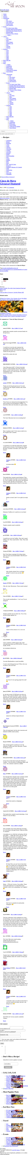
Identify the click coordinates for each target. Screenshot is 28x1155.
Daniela (5, 583)
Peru (7, 45)
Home (4, 14)
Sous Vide (8, 173)
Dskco (4, 773)
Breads (8, 142)
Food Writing (9, 69)
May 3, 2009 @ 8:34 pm (16, 639)
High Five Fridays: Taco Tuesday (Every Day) (13, 299)
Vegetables (9, 174)
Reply (4, 335)
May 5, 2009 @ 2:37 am (18, 1013)
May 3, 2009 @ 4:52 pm (17, 522)
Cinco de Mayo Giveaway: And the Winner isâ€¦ (12, 292)
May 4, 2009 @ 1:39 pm (16, 825)
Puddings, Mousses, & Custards (14, 167)
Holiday (8, 160)
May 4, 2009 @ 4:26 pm (17, 881)
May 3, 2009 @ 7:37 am (17, 328)
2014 (7, 50)
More (4, 73)
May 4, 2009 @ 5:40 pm (16, 914)
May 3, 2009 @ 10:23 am (18, 383)
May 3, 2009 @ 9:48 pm (16, 658)
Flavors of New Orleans (12, 33)
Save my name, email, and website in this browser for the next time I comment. (13, 1040)
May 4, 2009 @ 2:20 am (17, 691)
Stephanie (8, 460)
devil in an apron (12, 269)
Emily (4, 881)
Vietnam (8, 47)
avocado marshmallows (8, 268)
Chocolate (8, 149)
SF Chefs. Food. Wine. (12, 28)
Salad (7, 168)
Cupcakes (8, 151)
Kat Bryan (5, 398)
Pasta (7, 163)
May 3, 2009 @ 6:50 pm (15, 535)
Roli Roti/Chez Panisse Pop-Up (14, 31)
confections (5, 269)
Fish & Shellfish (10, 156)
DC (7, 19)
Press (4, 61)
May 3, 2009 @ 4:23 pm (19, 509)
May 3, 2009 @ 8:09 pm (19, 610)
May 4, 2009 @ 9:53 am (17, 741)
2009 (7, 57)
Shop (4, 63)
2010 (7, 56)
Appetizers (9, 140)
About (5, 15)
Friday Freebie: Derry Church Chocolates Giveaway (13, 316)
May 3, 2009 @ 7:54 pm (17, 596)
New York (11, 78)
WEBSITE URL (4, 1035)
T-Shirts (8, 64)
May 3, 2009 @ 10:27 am (19, 398)
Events (4, 26)
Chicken (8, 147)
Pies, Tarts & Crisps (11, 164)
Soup (7, 171)
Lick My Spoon (16, 1150)
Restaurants (6, 18)
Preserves (8, 165)
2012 (7, 53)
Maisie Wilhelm (6, 968)
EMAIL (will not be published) (8, 1031)
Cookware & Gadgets (11, 70)
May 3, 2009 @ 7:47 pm (18, 583)
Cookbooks (9, 66)
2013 (7, 52)
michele (5, 383)
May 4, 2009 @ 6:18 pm (17, 936)
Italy (7, 38)
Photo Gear (9, 67)
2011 (7, 54)
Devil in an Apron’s (5, 198)
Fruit (7, 157)
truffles (6, 271)
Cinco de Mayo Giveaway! (10, 182)
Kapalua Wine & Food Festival (13, 29)
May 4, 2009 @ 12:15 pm (20, 811)
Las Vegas (8, 39)
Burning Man (9, 32)
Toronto (8, 46)
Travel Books (9, 71)
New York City (10, 22)
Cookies (8, 150)
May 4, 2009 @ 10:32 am (19, 757)
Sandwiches (9, 170)
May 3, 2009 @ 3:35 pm (16, 474)
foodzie (18, 269)
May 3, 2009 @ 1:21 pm (18, 428)
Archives (5, 49)
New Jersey (9, 21)
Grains (7, 158)
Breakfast (8, 143)
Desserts (8, 153)
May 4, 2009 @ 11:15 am (17, 773)
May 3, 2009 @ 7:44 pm (18, 551)
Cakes (7, 144)
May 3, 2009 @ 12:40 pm (16, 414)
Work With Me (6, 60)
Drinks (8, 154)
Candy (7, 146)
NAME (2, 1030)
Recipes (5, 16)
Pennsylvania (9, 24)
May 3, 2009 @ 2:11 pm (18, 442)
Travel (5, 36)
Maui (7, 40)
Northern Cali (9, 43)
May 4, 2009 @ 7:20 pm (17, 952)
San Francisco (9, 25)
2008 (7, 59)
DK (4, 658)
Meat (7, 161)
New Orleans (9, 42)
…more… (9, 35)
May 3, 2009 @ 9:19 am (21, 364)
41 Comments (10, 187)
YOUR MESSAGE (5, 1028)
